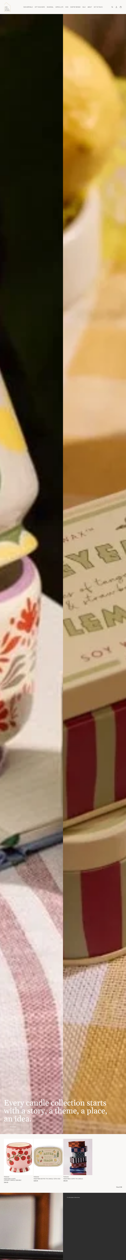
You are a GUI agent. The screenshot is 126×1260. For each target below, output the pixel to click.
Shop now (13, 1127)
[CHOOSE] (30, 1172)
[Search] (112, 7)
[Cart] (121, 7)
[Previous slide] (7, 1157)
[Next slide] (30, 1157)
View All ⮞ (119, 1187)
